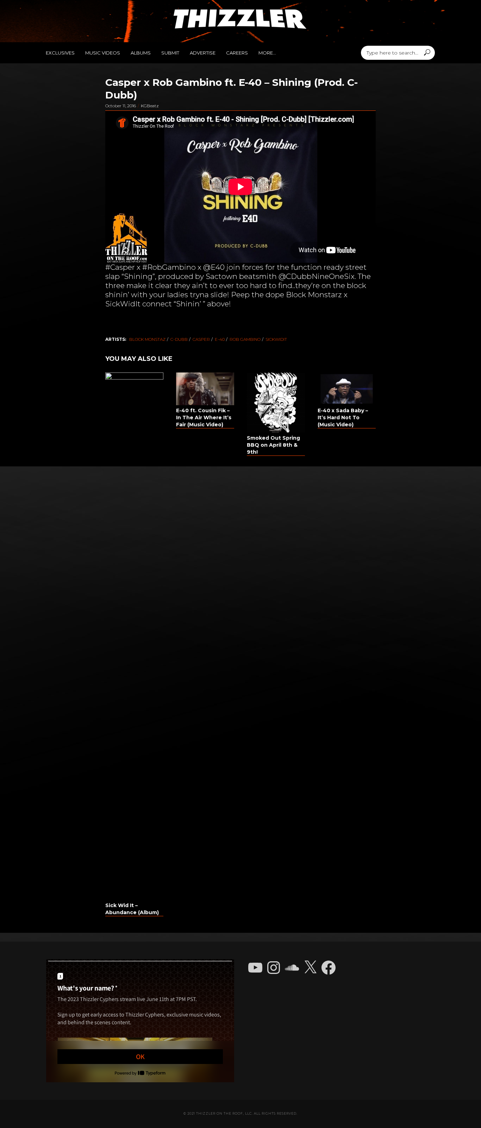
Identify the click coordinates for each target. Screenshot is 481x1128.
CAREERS (237, 53)
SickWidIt (276, 339)
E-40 (220, 339)
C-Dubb (179, 339)
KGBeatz (150, 105)
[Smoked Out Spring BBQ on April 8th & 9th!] (276, 402)
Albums (141, 53)
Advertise (202, 53)
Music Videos (102, 53)
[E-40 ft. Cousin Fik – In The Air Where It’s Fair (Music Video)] (205, 388)
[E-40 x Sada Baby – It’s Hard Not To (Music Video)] (347, 388)
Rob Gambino (245, 339)
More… (267, 53)
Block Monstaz (147, 339)
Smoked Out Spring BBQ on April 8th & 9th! (273, 445)
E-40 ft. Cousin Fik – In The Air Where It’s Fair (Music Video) (203, 417)
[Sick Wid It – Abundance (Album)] (134, 636)
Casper (201, 339)
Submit (170, 53)
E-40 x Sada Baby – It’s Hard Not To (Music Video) (343, 417)
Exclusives (60, 53)
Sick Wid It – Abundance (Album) (132, 909)
